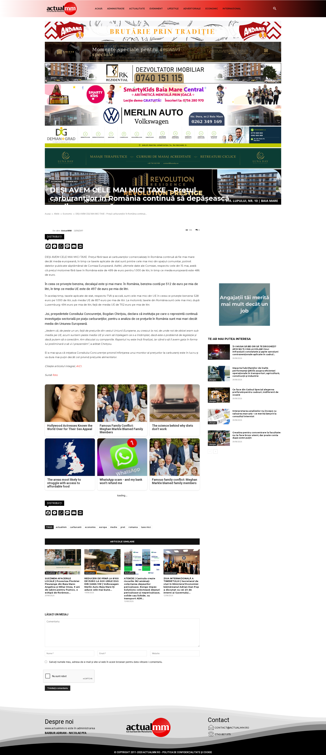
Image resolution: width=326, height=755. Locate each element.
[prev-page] (210, 451)
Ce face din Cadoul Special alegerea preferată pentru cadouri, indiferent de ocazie (255, 392)
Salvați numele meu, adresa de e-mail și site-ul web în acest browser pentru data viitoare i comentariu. (105, 661)
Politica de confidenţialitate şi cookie (187, 752)
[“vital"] (244, 304)
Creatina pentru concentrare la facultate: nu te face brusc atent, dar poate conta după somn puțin (256, 435)
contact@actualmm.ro (232, 727)
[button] (274, 8)
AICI (79, 366)
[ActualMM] (49, 230)
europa (103, 527)
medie (113, 527)
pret (123, 527)
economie (90, 527)
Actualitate (50, 573)
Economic (56, 181)
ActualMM (66, 230)
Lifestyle (212, 380)
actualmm (61, 527)
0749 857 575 (223, 734)
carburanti (76, 527)
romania (133, 527)
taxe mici (146, 527)
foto (54, 375)
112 (210, 358)
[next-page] (215, 451)
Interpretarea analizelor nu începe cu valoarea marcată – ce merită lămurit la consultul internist (254, 414)
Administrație (170, 573)
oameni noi (72, 181)
